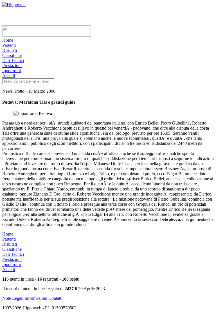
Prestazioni (12, 65)
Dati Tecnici (13, 60)
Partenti (9, 45)
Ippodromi (11, 70)
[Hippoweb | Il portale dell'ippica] (14, 4)
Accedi (8, 75)
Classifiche (12, 55)
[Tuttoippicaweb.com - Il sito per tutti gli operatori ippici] (46, 35)
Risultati (9, 50)
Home (7, 40)
